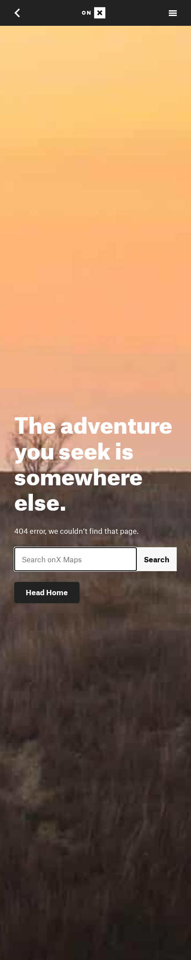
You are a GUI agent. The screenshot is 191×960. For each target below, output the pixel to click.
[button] (23, 12)
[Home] (95, 13)
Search (156, 559)
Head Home (47, 592)
